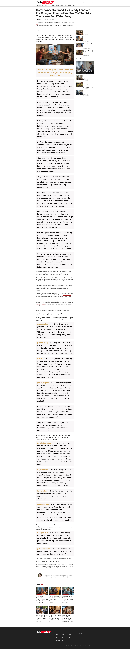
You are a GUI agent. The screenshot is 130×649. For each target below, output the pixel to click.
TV (49, 5)
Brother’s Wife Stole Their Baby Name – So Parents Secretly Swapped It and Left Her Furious (88, 45)
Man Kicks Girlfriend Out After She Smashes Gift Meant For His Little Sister (55, 599)
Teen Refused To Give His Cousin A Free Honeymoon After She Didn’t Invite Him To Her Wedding (88, 38)
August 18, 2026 (80, 72)
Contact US (70, 645)
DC (56, 637)
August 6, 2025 (46, 19)
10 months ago (65, 622)
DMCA (89, 645)
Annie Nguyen (39, 19)
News (63, 639)
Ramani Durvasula (40, 304)
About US (75, 5)
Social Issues (40, 5)
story (37, 24)
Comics (57, 636)
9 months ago (39, 603)
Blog (56, 633)
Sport (70, 634)
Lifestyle (63, 634)
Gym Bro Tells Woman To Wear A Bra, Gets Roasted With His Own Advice (67, 599)
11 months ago (65, 602)
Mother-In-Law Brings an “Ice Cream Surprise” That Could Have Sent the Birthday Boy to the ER (55, 618)
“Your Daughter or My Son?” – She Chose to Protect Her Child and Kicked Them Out (88, 32)
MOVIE (46, 5)
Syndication (86, 645)
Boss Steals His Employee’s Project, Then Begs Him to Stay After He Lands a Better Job (88, 77)
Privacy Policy (75, 645)
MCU (66, 5)
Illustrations (64, 633)
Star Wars (70, 636)
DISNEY (69, 5)
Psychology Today (67, 294)
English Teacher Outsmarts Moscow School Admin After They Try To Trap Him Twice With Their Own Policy (42, 599)
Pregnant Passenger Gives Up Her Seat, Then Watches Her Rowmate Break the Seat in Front (88, 92)
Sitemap (93, 645)
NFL (63, 640)
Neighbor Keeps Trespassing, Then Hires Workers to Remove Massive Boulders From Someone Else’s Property (88, 85)
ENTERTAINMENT (59, 5)
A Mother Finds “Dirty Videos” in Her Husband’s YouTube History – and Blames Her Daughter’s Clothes (67, 618)
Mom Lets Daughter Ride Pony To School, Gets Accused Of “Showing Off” (42, 617)
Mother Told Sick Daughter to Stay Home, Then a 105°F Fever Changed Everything (84, 71)
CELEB (53, 5)
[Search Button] (93, 2)
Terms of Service (80, 645)
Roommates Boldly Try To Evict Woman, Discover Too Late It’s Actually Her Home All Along (88, 52)
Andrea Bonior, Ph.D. (49, 284)
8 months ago (52, 602)
